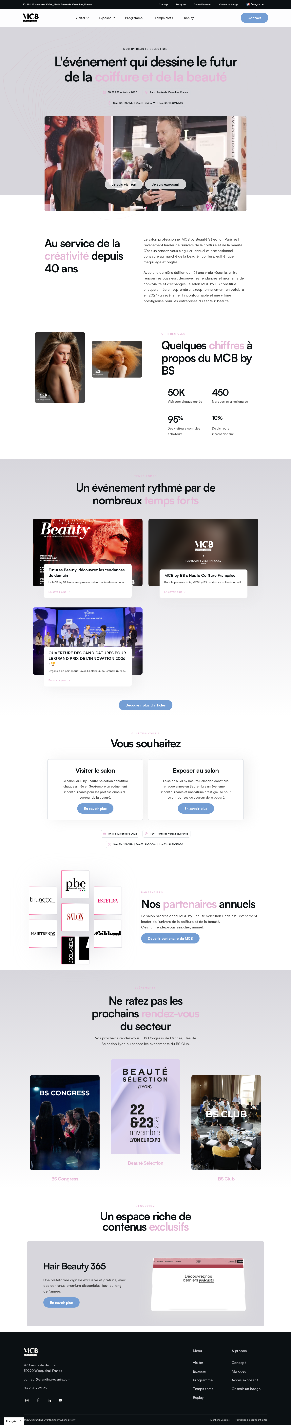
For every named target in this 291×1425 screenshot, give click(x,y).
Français (11, 1421)
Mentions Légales (220, 1419)
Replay (189, 18)
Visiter (198, 1362)
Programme (134, 18)
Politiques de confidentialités (251, 1419)
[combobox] (14, 1421)
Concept (163, 4)
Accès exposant (245, 1380)
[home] (31, 18)
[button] (257, 4)
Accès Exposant (202, 4)
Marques (181, 4)
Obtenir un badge (228, 4)
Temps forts (164, 18)
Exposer (199, 1371)
